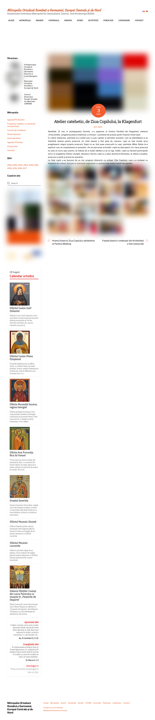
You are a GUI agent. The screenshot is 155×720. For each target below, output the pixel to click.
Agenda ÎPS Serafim (16, 120)
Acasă (11, 20)
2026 (9, 165)
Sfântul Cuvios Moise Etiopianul (21, 358)
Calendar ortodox (22, 276)
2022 (31, 165)
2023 (25, 165)
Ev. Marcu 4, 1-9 (32, 660)
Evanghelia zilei (31, 644)
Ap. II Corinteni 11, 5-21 (29, 638)
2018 (20, 168)
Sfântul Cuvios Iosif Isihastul (20, 309)
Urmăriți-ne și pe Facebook (53, 708)
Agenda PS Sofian (15, 142)
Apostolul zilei (31, 622)
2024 (20, 165)
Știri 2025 (98, 127)
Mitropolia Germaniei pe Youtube (55, 710)
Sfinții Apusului (14, 134)
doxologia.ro (32, 665)
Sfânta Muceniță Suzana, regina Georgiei (23, 406)
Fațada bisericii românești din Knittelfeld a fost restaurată (123, 242)
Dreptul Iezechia (19, 500)
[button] (11, 35)
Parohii (68, 20)
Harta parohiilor (14, 138)
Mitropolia (25, 20)
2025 (15, 165)
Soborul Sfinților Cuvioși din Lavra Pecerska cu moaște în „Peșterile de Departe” (23, 595)
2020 (9, 168)
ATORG (80, 20)
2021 (36, 165)
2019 (15, 168)
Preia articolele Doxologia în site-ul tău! (24, 670)
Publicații (108, 20)
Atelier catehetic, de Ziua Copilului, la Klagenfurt (98, 121)
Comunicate (12, 146)
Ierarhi (39, 20)
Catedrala (53, 20)
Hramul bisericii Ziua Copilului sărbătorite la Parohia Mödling (73, 242)
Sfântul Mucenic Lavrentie (19, 544)
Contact (139, 20)
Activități (93, 20)
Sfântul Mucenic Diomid (23, 521)
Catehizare (124, 20)
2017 (25, 168)
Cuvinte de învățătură (16, 130)
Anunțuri (11, 150)
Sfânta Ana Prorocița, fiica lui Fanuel (22, 454)
